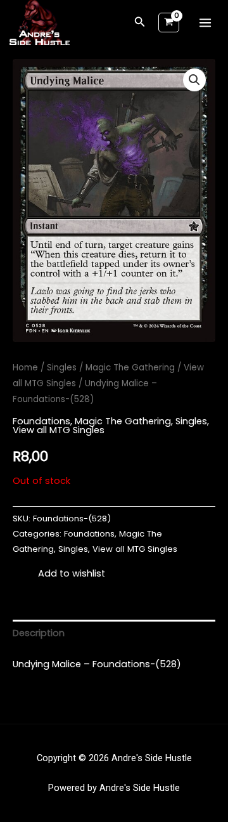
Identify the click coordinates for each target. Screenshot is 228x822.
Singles (62, 368)
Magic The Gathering (130, 368)
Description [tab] (39, 633)
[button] (140, 23)
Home (25, 368)
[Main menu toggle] (205, 23)
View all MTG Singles (58, 430)
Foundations (41, 421)
